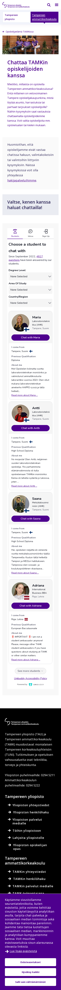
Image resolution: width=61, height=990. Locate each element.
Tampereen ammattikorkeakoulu (44, 17)
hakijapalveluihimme (21, 180)
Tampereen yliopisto (11, 17)
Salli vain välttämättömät (30, 982)
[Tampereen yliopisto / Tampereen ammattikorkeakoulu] (18, 5)
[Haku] (47, 5)
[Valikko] (55, 5)
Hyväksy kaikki (30, 972)
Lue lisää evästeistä (23, 951)
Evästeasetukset (30, 962)
